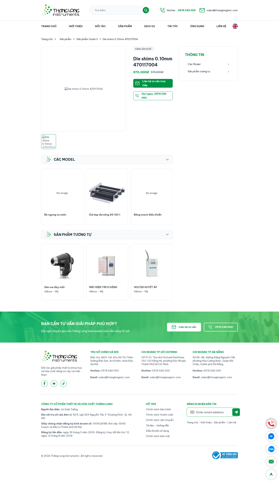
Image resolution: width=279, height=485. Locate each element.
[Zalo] (271, 449)
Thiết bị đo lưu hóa (145, 214)
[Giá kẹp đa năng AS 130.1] (62, 193)
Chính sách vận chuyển (159, 419)
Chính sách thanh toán (159, 414)
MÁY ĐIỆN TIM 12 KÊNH (58, 287)
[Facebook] (271, 436)
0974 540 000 (187, 10)
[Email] (271, 462)
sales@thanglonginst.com (222, 10)
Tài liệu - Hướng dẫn (157, 425)
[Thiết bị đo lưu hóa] (152, 193)
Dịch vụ (149, 26)
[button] (146, 10)
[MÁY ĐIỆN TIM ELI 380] (152, 265)
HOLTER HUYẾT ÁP (100, 287)
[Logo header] (60, 10)
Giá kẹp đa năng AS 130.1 (59, 214)
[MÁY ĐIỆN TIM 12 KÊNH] (62, 265)
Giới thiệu (76, 26)
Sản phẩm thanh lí (87, 39)
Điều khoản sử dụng (157, 430)
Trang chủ (49, 26)
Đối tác (100, 26)
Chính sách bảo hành (158, 409)
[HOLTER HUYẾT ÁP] (107, 265)
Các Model (194, 64)
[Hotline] (271, 423)
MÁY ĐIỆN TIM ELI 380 (147, 287)
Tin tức (172, 26)
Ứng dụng (197, 26)
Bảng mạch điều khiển (103, 214)
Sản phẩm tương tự (199, 71)
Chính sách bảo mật (158, 436)
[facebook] (44, 383)
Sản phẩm (125, 26)
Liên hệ (221, 26)
